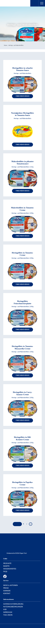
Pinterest (13, 576)
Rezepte (6, 566)
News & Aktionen (10, 585)
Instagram (9, 576)
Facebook (5, 576)
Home (5, 45)
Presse (6, 588)
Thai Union (7, 615)
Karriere (6, 591)
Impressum (7, 612)
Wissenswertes (9, 569)
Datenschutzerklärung (13, 604)
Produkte (7, 563)
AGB (4, 609)
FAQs (5, 571)
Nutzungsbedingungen (13, 607)
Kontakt (6, 593)
